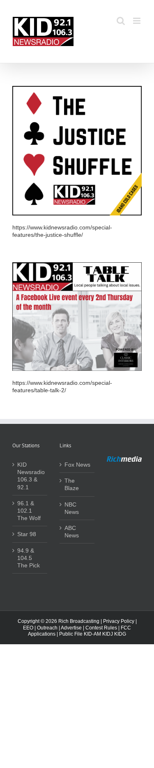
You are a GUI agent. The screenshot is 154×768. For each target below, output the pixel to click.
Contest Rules (101, 628)
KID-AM (92, 634)
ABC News (71, 532)
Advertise (71, 628)
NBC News (71, 508)
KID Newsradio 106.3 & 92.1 (30, 475)
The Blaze (71, 484)
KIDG (120, 634)
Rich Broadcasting (78, 621)
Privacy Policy (118, 621)
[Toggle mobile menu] (137, 20)
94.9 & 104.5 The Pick (28, 558)
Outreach (47, 628)
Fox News (77, 464)
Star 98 (26, 534)
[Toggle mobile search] (121, 20)
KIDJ (107, 634)
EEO (28, 628)
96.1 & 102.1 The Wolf (29, 510)
